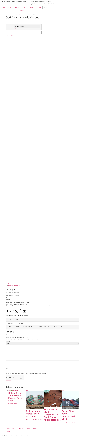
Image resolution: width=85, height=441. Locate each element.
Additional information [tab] (14, 285)
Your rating (9, 341)
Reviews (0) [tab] (11, 287)
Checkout (9, 431)
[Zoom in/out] (1, 438)
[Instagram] (48, 429)
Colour (9, 25)
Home (3, 7)
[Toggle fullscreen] (4, 438)
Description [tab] (11, 283)
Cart (40, 7)
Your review (9, 345)
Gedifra (20, 14)
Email (7, 368)
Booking (17, 7)
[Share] (6, 438)
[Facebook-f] (44, 429)
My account (20, 428)
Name (7, 362)
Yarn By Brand (13, 14)
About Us (32, 7)
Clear (15, 28)
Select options (18, 403)
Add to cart (10, 35)
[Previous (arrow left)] (1, 440)
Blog (24, 7)
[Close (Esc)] (9, 438)
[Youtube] (52, 429)
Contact (35, 428)
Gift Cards (21, 10)
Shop (9, 7)
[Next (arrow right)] (4, 440)
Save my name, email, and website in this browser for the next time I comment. (27, 373)
